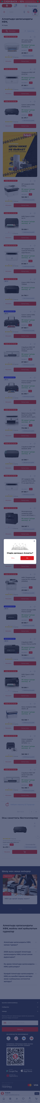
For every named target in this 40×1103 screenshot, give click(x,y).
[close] (34, 541)
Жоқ (12, 558)
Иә (27, 558)
